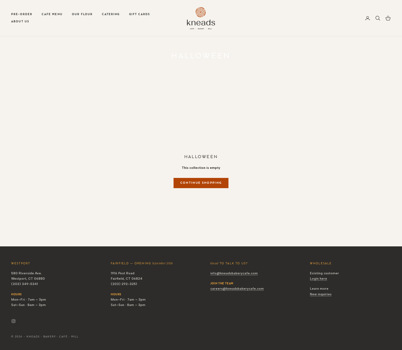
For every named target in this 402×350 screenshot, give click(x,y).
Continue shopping (201, 183)
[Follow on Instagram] (13, 321)
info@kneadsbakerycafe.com (234, 273)
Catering (111, 14)
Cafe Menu (52, 14)
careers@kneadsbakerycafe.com (237, 289)
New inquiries (321, 294)
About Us (20, 21)
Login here (318, 279)
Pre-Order (21, 14)
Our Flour (82, 14)
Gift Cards (139, 14)
